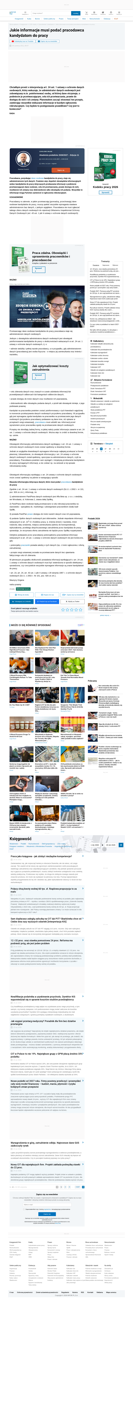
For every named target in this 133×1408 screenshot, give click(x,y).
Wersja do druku (23, 595)
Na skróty (107, 1265)
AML (86, 1257)
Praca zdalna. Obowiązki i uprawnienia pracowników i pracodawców (51, 256)
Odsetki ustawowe (91, 1278)
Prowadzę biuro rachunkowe (94, 1247)
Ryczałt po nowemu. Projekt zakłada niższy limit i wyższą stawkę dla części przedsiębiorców (105, 309)
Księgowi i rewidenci (17, 846)
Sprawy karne (52, 1247)
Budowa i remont (109, 1252)
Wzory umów (108, 1275)
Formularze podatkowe (98, 394)
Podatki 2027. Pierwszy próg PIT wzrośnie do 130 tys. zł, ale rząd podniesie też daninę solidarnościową (105, 292)
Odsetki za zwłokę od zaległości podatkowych (102, 405)
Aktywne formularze (103, 379)
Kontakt (90, 1292)
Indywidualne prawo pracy (37, 1245)
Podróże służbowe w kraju (93, 1268)
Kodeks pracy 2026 (105, 187)
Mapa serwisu (111, 1292)
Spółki (68, 1247)
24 (93, 449)
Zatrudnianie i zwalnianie (46, 24)
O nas (12, 1292)
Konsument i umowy (54, 1250)
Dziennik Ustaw (52, 1268)
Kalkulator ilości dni (97, 373)
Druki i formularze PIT (98, 388)
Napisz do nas (49, 595)
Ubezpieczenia (33, 1250)
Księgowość (19, 19)
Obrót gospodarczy (48, 844)
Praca (49, 1254)
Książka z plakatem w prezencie (44, 263)
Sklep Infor (51, 1257)
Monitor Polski (52, 1271)
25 (97, 449)
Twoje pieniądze (73, 19)
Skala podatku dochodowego (94, 1280)
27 (105, 449)
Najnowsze (106, 265)
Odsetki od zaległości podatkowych (103, 370)
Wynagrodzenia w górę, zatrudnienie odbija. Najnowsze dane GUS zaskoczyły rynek (105, 298)
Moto (84, 19)
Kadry (29, 19)
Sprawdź (38, 269)
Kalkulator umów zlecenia (99, 355)
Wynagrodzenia (33, 1247)
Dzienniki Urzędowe (54, 1273)
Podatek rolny (95, 424)
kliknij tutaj (58, 1223)
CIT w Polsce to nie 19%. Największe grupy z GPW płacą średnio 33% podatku (105, 281)
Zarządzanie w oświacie (36, 1278)
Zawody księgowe (15, 1254)
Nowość (105, 184)
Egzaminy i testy (34, 1275)
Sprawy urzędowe (53, 1252)
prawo (30, 514)
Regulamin (65, 1292)
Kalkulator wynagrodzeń (99, 352)
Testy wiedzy (32, 1285)
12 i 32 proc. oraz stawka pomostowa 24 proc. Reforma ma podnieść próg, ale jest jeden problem (104, 270)
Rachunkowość (96, 383)
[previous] (57, 1187)
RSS (82, 1292)
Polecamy (92, 680)
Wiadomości (14, 844)
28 (110, 449)
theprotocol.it (108, 1280)
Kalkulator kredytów (97, 364)
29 (114, 449)
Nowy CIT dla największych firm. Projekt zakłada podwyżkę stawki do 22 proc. (104, 303)
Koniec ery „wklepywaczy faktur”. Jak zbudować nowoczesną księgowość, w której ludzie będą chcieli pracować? (105, 320)
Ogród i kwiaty (108, 1254)
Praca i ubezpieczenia (73, 1250)
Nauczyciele (32, 1273)
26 (101, 449)
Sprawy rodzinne (53, 1245)
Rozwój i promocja (15, 1275)
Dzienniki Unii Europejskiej (56, 1275)
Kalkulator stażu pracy (73, 1278)
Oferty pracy (108, 1282)
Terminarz (98, 443)
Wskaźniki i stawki (91, 1265)
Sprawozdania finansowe (93, 1254)
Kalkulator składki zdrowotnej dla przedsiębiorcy (102, 345)
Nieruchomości (95, 19)
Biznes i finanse (71, 1245)
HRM (30, 1257)
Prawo (61, 19)
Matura (31, 1280)
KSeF (116, 19)
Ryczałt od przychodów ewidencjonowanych (99, 417)
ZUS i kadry (33, 24)
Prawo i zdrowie (52, 1259)
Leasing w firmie (71, 1254)
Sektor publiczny (49, 19)
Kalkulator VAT (96, 367)
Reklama (100, 1292)
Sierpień (109, 443)
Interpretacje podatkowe (99, 433)
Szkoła (31, 1271)
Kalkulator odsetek (72, 1275)
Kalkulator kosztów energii (100, 361)
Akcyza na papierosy (98, 427)
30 (118, 449)
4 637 (78, 1187)
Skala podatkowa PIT (98, 410)
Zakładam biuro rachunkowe (94, 1245)
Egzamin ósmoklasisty (35, 1282)
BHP (30, 1254)
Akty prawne (52, 1265)
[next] (83, 1187)
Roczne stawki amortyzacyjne (101, 421)
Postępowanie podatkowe (99, 385)
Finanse (106, 1250)
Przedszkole (32, 1268)
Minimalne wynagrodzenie (93, 1271)
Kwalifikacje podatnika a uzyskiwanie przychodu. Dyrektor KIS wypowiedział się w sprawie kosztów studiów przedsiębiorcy (105, 276)
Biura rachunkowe (91, 1242)
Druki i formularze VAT (98, 391)
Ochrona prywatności (25, 1292)
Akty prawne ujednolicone (55, 1278)
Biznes (37, 19)
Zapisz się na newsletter (75, 595)
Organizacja (13, 1268)
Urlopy (31, 1252)
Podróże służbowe (91, 1275)
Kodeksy (50, 1280)
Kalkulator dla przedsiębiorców (101, 349)
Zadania (12, 1273)
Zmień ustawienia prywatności (47, 1292)
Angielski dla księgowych (63, 846)
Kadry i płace (14, 1278)
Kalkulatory (98, 341)
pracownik (25, 545)
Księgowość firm (15, 1242)
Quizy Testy (95, 430)
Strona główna (14, 24)
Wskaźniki (98, 398)
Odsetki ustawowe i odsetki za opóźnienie (105, 401)
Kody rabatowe (109, 1273)
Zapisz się (60, 170)
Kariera (75, 1292)
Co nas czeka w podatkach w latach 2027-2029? (104, 325)
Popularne (96, 265)
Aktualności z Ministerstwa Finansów (39, 846)
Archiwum (107, 1271)
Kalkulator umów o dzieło (99, 358)
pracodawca (40, 422)
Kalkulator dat (95, 376)
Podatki (23, 844)
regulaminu (47, 1209)
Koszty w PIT (95, 413)
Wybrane (115, 265)
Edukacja (107, 19)
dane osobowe (37, 178)
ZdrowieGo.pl (108, 1268)
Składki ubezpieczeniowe (93, 1273)
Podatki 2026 (94, 518)
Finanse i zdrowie (71, 1257)
